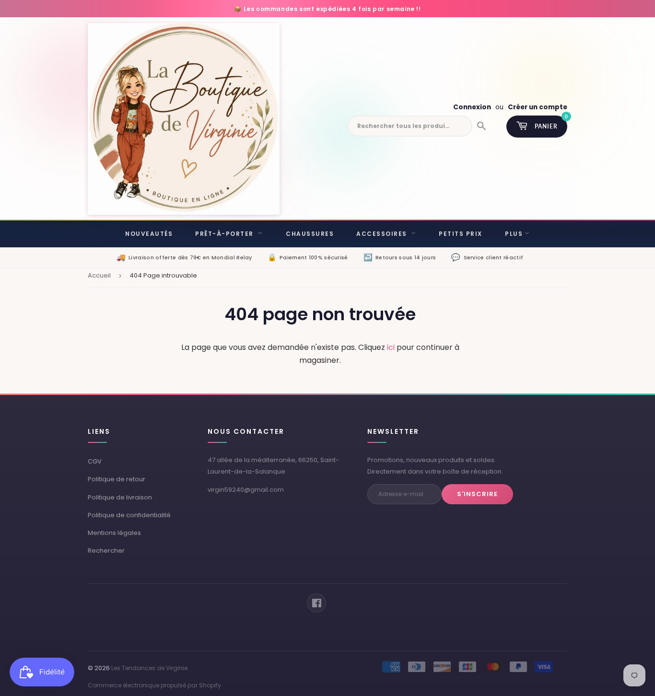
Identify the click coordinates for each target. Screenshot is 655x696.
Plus (514, 234)
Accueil (99, 275)
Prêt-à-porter (225, 234)
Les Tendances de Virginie (149, 668)
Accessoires (382, 234)
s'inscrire (477, 494)
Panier (551, 123)
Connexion (472, 107)
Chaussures (310, 234)
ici (391, 347)
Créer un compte (537, 107)
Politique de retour (116, 479)
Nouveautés (149, 234)
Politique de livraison (120, 497)
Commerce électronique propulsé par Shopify (154, 685)
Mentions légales (114, 532)
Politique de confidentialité (129, 515)
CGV (95, 461)
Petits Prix (460, 234)
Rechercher (106, 550)
